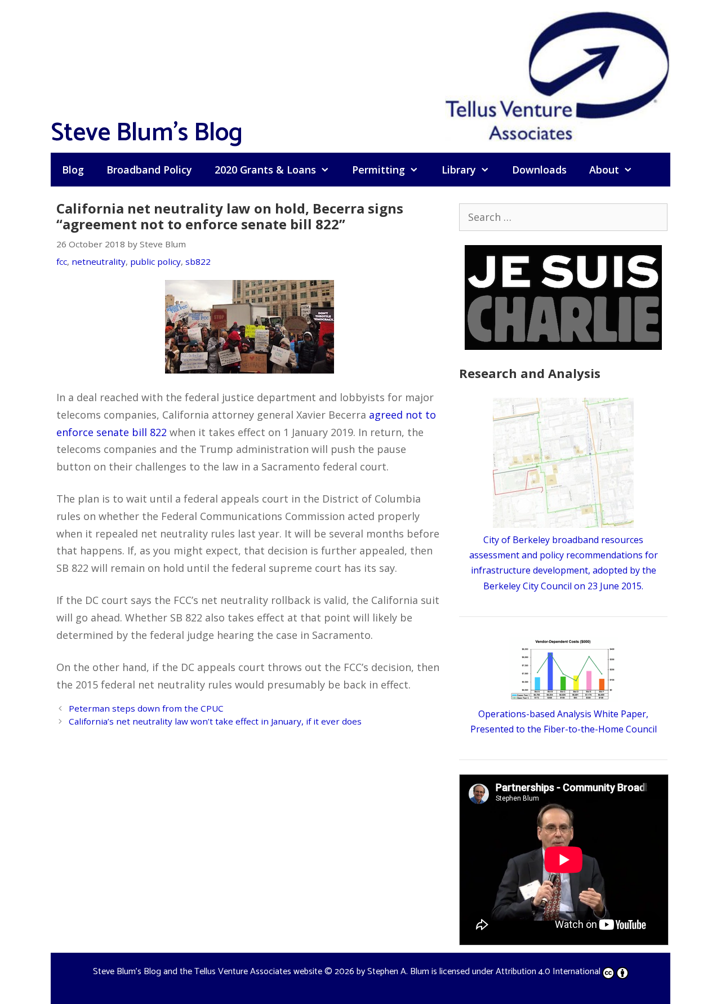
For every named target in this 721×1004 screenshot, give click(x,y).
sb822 (198, 261)
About (604, 169)
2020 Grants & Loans (265, 169)
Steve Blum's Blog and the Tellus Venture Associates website (207, 971)
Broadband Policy (149, 169)
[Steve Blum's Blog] (557, 75)
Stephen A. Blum (398, 971)
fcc (61, 261)
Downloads (539, 169)
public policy (155, 261)
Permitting (378, 169)
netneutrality (99, 261)
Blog (73, 169)
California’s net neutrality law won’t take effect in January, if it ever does (215, 721)
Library (459, 169)
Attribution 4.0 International (548, 971)
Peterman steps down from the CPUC (146, 708)
